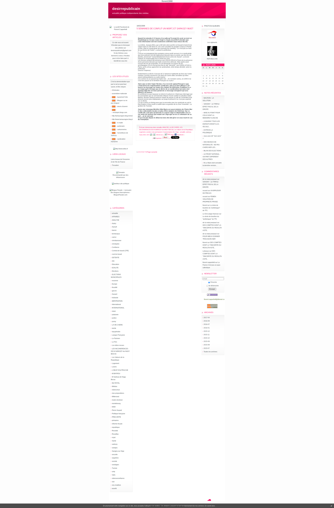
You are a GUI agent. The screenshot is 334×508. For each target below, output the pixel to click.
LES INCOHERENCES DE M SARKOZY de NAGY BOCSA (120, 351)
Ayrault (114, 227)
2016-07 (207, 324)
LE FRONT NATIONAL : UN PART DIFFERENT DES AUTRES (211, 156)
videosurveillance (118, 478)
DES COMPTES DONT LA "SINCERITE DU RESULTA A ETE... (212, 227)
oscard (205, 190)
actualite (115, 213)
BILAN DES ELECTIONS (212, 151)
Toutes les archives (210, 352)
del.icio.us (159, 134)
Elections (115, 271)
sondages (115, 465)
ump (113, 471)
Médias (114, 386)
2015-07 (207, 348)
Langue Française (118, 335)
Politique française (118, 414)
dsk (113, 261)
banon (114, 230)
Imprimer (158, 138)
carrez (114, 237)
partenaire (121, 126)
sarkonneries (122, 129)
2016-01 (207, 328)
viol (113, 482)
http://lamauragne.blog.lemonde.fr (124, 116)
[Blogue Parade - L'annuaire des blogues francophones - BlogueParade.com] (120, 195)
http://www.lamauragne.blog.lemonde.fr (126, 119)
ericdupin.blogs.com (120, 112)
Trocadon (115, 165)
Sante (114, 441)
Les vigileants (212, 42)
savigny (114, 448)
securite (115, 454)
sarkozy (114, 444)
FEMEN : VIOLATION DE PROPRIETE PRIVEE (210, 199)
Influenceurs (120, 177)
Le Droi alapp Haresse (211, 214)
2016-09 (207, 321)
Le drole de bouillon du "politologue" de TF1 (211, 207)
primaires (115, 420)
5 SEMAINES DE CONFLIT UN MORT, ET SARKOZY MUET (165, 28)
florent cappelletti (209, 262)
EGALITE (115, 268)
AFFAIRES (115, 217)
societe (114, 461)
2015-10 (207, 338)
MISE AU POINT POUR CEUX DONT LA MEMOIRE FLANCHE (211, 115)
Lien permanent (157, 132)
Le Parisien (116, 338)
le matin (120, 123)
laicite (114, 328)
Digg (172, 134)
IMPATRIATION (117, 301)
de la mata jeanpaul (210, 179)
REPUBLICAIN (212, 59)
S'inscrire (213, 282)
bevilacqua (116, 234)
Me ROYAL (116, 383)
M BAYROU (116, 373)
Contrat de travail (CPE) (120, 251)
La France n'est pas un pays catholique (211, 265)
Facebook (180, 134)
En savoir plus (210, 506)
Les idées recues (118, 345)
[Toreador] (120, 172)
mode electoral (117, 400)
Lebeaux (206, 251)
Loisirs (114, 367)
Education (115, 264)
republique (116, 427)
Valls (113, 475)
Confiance (115, 247)
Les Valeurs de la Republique (183, 129)
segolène (115, 458)
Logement (115, 363)
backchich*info (122, 97)
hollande (115, 298)
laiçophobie (116, 332)
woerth (114, 488)
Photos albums (212, 26)
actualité (182, 132)
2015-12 (207, 331)
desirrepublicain (126, 9)
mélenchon (116, 390)
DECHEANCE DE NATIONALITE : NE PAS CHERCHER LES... (211, 144)
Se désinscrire (213, 286)
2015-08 (207, 345)
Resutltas (115, 434)
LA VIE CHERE (117, 325)
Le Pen (114, 342)
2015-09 (207, 341)
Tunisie (114, 468)
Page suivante (152, 152)
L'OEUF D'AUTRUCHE (120, 370)
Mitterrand (115, 396)
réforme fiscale (117, 424)
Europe (114, 284)
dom (144, 134)
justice (114, 318)
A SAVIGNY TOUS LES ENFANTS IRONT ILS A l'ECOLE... (211, 123)
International (116, 304)
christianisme (116, 240)
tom (148, 134)
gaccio (114, 291)
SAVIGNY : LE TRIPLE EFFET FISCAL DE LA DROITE (211, 106)
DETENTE (115, 257)
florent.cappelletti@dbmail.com (215, 299)
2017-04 (207, 317)
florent (205, 205)
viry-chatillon (116, 485)
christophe (115, 244)
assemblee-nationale (119, 93)
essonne (115, 281)
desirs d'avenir (122, 106)
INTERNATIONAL (118, 308)
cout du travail (117, 254)
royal (113, 437)
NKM (113, 407)
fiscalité (114, 287)
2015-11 (207, 335)
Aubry (114, 223)
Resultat (115, 431)
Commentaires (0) (168, 132)
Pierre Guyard (117, 410)
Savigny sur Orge (118, 451)
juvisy (114, 321)
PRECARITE (116, 417)
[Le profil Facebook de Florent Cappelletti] (120, 29)
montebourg (116, 403)
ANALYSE (115, 220)
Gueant (114, 294)
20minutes (115, 90)
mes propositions (118, 393)
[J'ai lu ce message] (331, 506)
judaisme (115, 314)
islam (114, 311)
